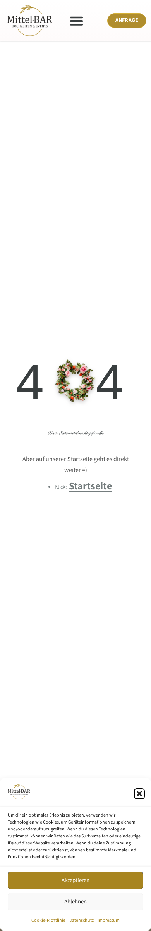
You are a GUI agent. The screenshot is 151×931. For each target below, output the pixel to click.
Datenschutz (81, 920)
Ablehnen (75, 902)
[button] (139, 794)
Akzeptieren (75, 880)
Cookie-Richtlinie (48, 920)
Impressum (109, 920)
